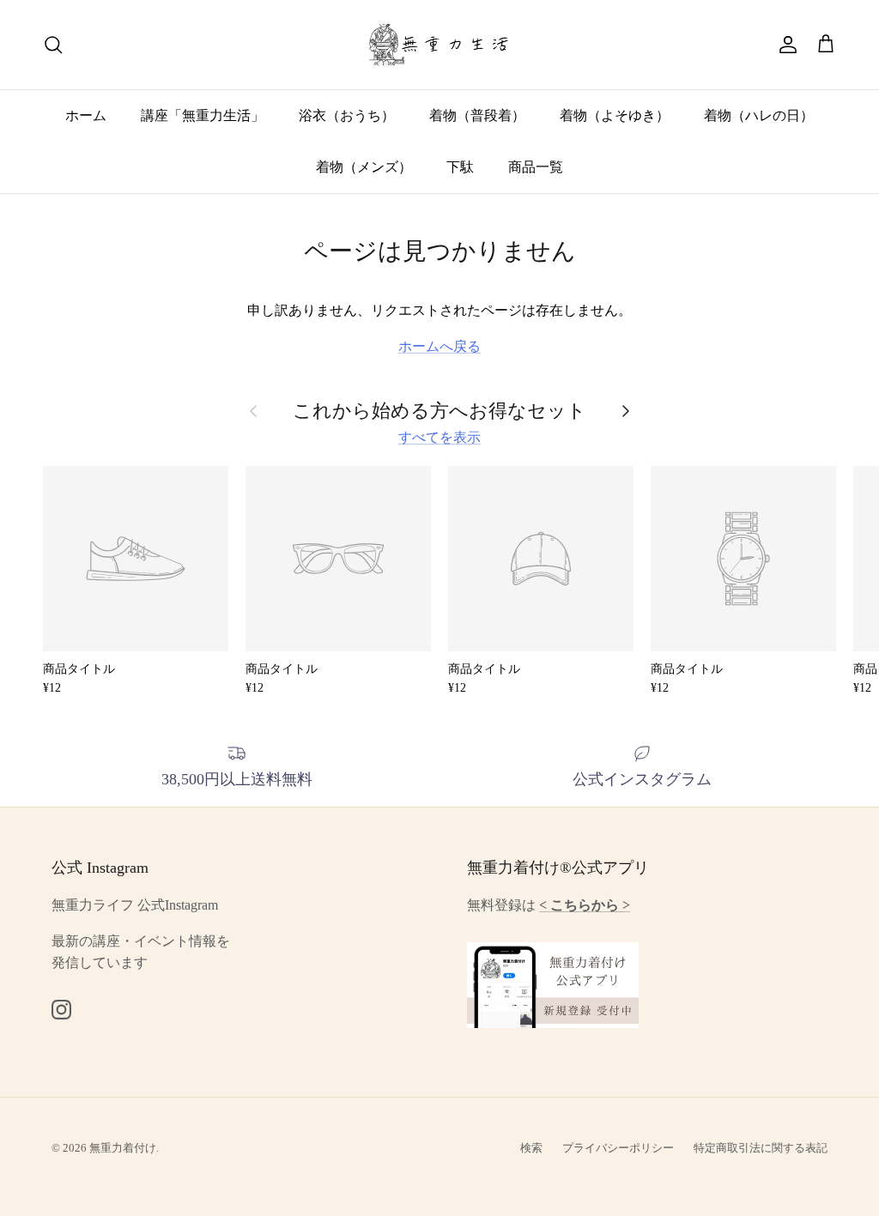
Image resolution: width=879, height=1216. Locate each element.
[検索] (53, 44)
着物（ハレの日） (759, 115)
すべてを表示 (439, 437)
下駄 (460, 167)
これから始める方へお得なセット (439, 411)
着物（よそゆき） (615, 115)
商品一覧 (535, 167)
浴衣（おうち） (347, 115)
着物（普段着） (477, 115)
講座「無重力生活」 (202, 115)
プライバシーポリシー (618, 1147)
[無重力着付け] (440, 44)
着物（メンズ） (364, 167)
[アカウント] (784, 44)
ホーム (85, 115)
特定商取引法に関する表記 (760, 1147)
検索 (531, 1147)
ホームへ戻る (439, 346)
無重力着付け (122, 1147)
